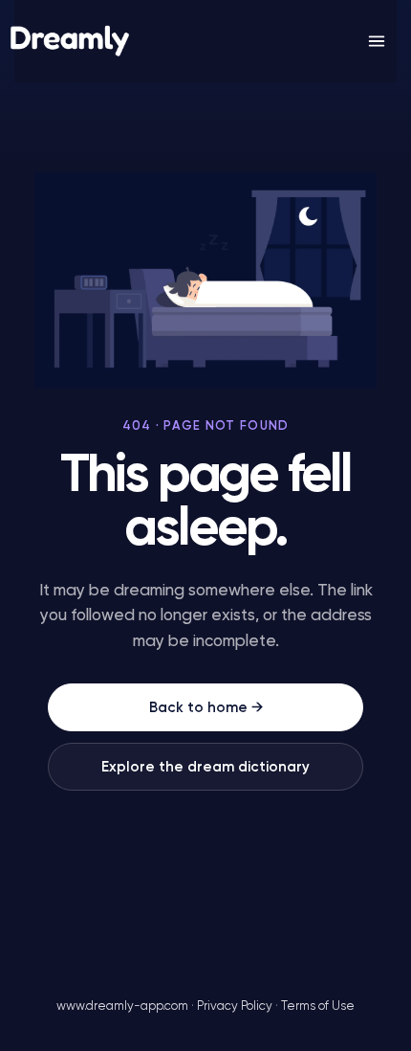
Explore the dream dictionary (205, 767)
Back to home (206, 708)
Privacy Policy (234, 1006)
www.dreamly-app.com (122, 1006)
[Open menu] (377, 41)
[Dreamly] (70, 41)
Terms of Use (318, 1006)
